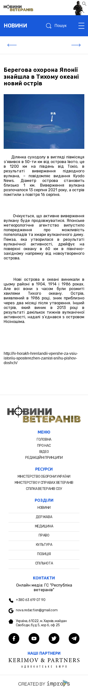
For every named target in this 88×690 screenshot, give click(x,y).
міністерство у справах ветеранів (44, 483)
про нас (44, 446)
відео (44, 452)
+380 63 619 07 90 (30, 600)
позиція (44, 554)
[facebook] (14, 639)
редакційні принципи (44, 458)
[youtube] (34, 639)
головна (44, 439)
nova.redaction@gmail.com (36, 610)
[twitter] (54, 639)
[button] (84, 4)
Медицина (44, 526)
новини (15, 25)
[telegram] (74, 639)
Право (44, 535)
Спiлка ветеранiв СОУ (44, 489)
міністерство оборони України (44, 476)
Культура (44, 545)
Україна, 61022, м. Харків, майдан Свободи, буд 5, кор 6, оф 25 (41, 623)
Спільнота (44, 563)
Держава (44, 517)
